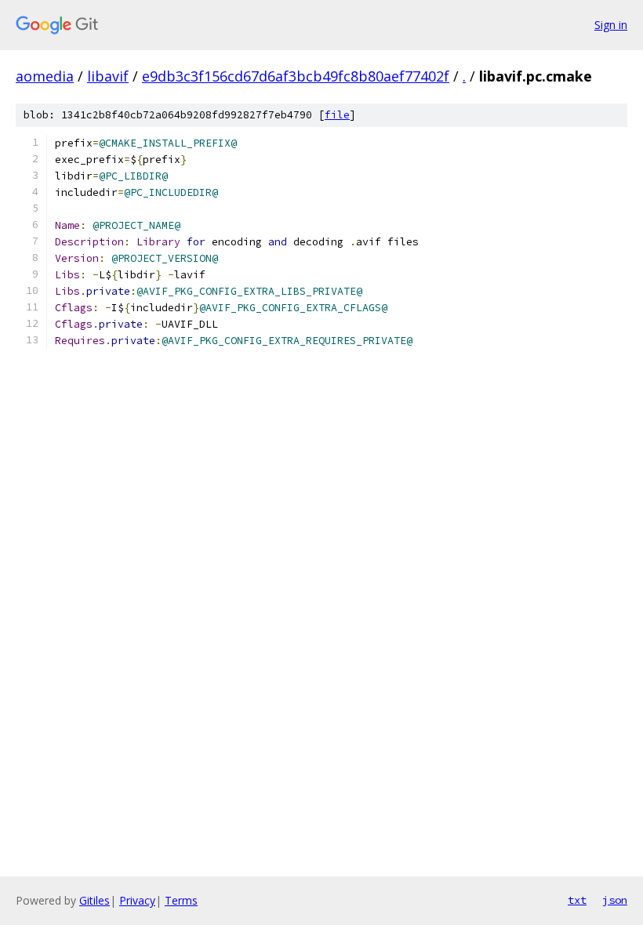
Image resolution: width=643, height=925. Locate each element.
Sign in (610, 24)
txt (577, 900)
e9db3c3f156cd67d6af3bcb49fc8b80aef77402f (295, 76)
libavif (108, 76)
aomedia (45, 76)
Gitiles (94, 900)
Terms (181, 900)
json (614, 900)
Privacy (137, 900)
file (337, 115)
